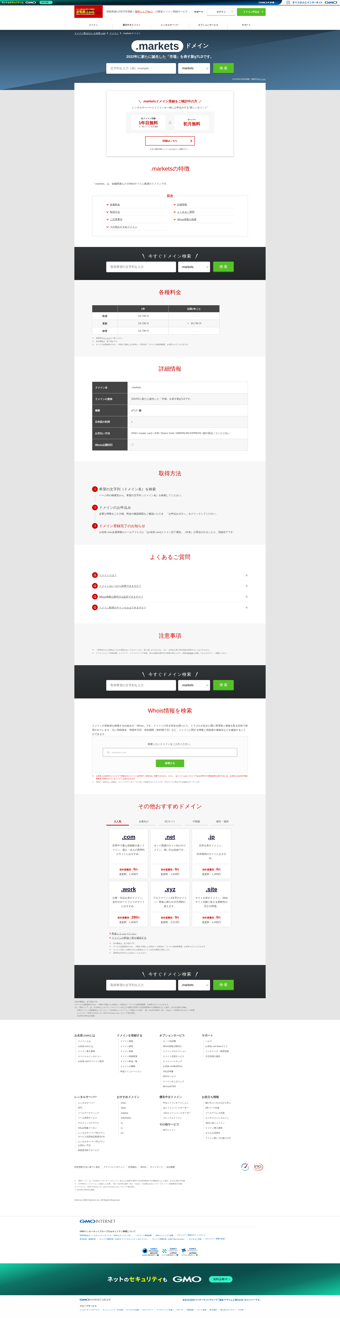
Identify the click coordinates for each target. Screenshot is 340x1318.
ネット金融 (201, 1310)
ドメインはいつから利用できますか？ (120, 586)
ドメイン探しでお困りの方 (218, 1138)
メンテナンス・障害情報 (217, 1051)
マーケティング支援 (164, 1310)
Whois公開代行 (104, 444)
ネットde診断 (169, 1041)
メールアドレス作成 (215, 1113)
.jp (211, 837)
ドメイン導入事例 (86, 1051)
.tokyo (123, 1108)
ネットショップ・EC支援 (113, 1310)
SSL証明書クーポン (87, 1128)
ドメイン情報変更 (128, 1056)
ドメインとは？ (108, 575)
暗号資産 (213, 1310)
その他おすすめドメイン (123, 226)
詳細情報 (182, 204)
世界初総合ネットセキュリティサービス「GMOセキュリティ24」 (106, 1235)
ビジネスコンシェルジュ (217, 1118)
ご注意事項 (116, 219)
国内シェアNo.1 (144, 11)
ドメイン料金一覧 (128, 1061)
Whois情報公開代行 (172, 1046)
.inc (122, 1133)
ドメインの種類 (127, 1066)
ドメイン (114, 33)
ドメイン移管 (126, 1046)
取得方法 (115, 212)
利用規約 (132, 1167)
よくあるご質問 (185, 212)
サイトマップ (156, 1167)
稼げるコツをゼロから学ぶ (218, 1103)
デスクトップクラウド (88, 1123)
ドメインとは (84, 1041)
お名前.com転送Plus (172, 1066)
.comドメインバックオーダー (177, 1113)
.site (211, 889)
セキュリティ (147, 1310)
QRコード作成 (212, 1108)
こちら (263, 79)
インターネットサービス (89, 1310)
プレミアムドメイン (172, 1118)
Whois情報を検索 (186, 219)
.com (128, 837)
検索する (170, 763)
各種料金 (115, 204)
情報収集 (190, 1310)
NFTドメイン (169, 1130)
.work (128, 889)
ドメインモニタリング (173, 1081)
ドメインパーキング (172, 1061)
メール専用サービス (87, 1118)
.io (121, 1128)
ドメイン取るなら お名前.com (90, 33)
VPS (80, 1108)
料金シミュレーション (124, 933)
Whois (143, 1167)
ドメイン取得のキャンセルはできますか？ (122, 607)
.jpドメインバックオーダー (176, 1108)
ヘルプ (208, 1041)
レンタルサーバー (86, 1103)
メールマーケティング (88, 1113)
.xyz (170, 889)
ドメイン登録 (126, 1041)
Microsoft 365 (169, 1086)
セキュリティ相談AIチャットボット (191, 1235)
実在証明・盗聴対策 (88, 1239)
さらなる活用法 (212, 1133)
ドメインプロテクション (174, 1051)
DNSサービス (169, 1076)
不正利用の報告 (212, 1056)
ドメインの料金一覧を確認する (129, 937)
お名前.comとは (85, 1046)
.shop (123, 1103)
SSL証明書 (168, 1071)
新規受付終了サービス (88, 1150)
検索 (224, 68)
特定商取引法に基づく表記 (87, 1167)
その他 (240, 1310)
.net (170, 837)
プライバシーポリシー (114, 1167)
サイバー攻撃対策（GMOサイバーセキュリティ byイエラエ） (124, 1239)
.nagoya (124, 1113)
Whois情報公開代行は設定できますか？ (121, 596)
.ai (121, 1123)
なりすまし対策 (195, 1239)
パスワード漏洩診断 (144, 1235)
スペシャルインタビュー (89, 1056)
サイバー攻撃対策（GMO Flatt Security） (168, 1239)
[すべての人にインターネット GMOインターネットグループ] (315, 2)
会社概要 (170, 1167)
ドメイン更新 (126, 1051)
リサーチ (179, 1310)
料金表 (190, 653)
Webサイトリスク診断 (164, 1235)
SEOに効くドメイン (215, 1123)
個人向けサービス (227, 1310)
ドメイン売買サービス (173, 1056)
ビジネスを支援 (132, 1310)
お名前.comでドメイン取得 (91, 1061)
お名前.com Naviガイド (216, 1046)
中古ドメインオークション (175, 1103)
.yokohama (125, 1118)
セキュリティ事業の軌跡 (215, 1239)
